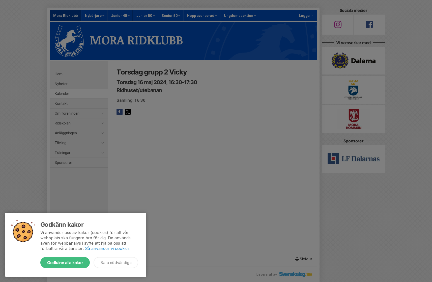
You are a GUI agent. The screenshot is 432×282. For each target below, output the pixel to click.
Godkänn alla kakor (65, 262)
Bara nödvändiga (115, 262)
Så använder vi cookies (107, 248)
